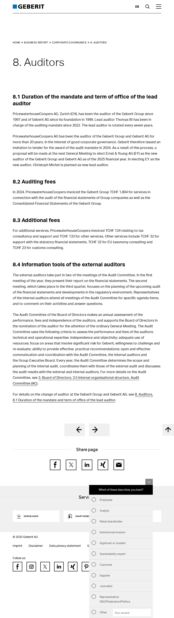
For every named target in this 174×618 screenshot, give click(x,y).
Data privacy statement (65, 545)
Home (16, 42)
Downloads (31, 516)
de (137, 6)
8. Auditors (98, 42)
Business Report (36, 42)
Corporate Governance (69, 42)
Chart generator (85, 516)
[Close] (149, 482)
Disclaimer (36, 545)
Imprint (17, 545)
